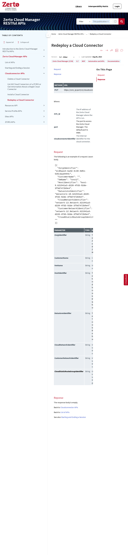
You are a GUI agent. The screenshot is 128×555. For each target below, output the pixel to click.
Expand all (10, 42)
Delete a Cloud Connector (19, 79)
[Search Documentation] (121, 21)
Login (117, 6)
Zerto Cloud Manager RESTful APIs (71, 34)
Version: (54, 57)
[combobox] (67, 57)
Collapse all (24, 42)
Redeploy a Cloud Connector (21, 100)
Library (79, 6)
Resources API (11, 105)
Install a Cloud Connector (18, 94)
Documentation (114, 61)
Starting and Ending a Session (17, 68)
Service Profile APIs (13, 111)
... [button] (86, 34)
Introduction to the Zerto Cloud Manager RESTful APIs (20, 50)
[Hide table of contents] (48, 35)
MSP (83, 61)
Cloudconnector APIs (15, 73)
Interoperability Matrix (98, 6)
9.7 (77, 61)
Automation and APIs (96, 61)
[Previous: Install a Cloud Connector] (101, 50)
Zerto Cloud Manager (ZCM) (62, 61)
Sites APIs (9, 116)
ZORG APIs (10, 122)
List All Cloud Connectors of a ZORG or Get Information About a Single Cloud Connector (24, 86)
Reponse (101, 79)
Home (53, 34)
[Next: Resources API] (106, 50)
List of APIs (10, 62)
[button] (108, 21)
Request (101, 75)
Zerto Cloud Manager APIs (14, 56)
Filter (81, 21)
